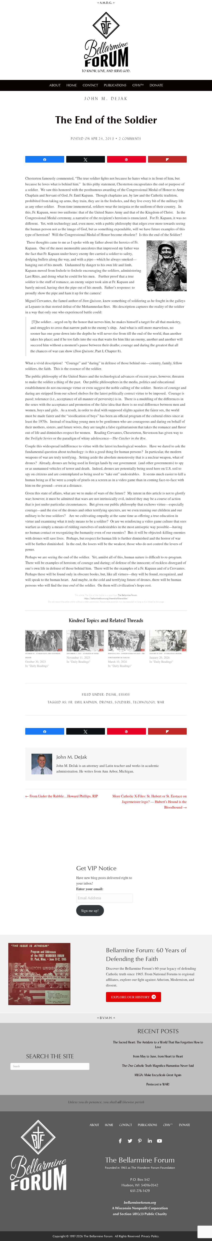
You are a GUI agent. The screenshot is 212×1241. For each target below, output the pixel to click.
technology (144, 702)
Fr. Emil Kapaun (83, 702)
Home (71, 85)
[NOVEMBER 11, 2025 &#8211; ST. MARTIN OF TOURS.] (85, 640)
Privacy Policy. (150, 1236)
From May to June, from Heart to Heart (158, 1057)
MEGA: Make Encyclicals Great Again (158, 1075)
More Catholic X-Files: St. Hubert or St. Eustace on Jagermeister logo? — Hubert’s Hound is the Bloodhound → (149, 802)
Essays (124, 695)
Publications (115, 85)
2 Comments (130, 139)
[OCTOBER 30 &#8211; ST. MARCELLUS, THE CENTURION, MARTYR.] (44, 640)
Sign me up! (90, 910)
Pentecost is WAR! (158, 1084)
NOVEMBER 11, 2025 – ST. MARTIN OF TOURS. (83, 653)
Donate (156, 85)
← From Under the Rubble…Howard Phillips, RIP (61, 796)
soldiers (123, 702)
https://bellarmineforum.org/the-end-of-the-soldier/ (106, 598)
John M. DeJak (106, 98)
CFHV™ (138, 85)
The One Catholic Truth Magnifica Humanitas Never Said (158, 1066)
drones (106, 702)
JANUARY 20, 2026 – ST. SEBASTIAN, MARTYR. (165, 653)
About (54, 85)
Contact (90, 85)
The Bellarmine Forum (127, 595)
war (160, 702)
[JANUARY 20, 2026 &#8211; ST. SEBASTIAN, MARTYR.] (168, 640)
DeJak (111, 695)
